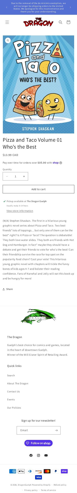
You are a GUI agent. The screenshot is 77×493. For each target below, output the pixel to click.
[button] (7, 22)
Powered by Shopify (41, 484)
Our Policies (14, 407)
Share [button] (9, 289)
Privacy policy (31, 490)
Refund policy (60, 485)
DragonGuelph (25, 484)
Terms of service (48, 490)
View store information (20, 210)
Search (11, 375)
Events (11, 399)
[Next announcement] (70, 7)
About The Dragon (17, 383)
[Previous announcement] (7, 7)
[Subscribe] (56, 430)
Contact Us (13, 391)
